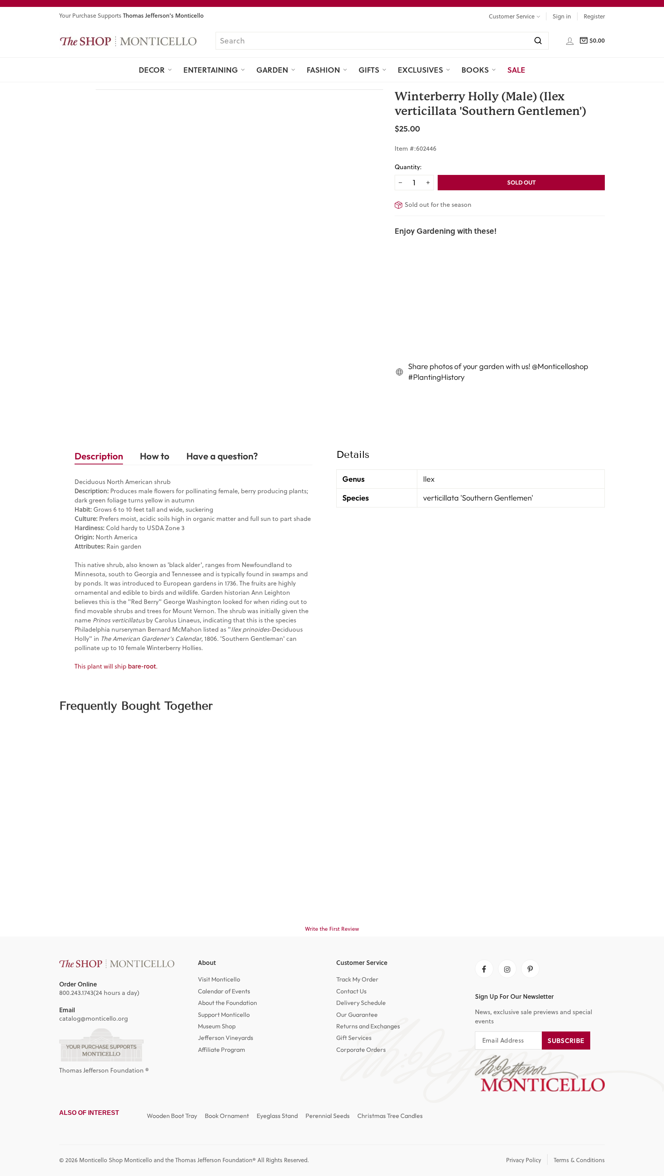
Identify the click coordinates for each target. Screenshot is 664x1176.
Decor (152, 69)
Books (475, 69)
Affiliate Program (221, 1049)
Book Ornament (227, 1115)
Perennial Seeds (327, 1115)
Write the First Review (332, 929)
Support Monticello (224, 1014)
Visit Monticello (219, 979)
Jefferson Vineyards (225, 1037)
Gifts (369, 69)
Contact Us (351, 991)
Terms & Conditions (579, 1160)
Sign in (562, 16)
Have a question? (222, 456)
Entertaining (210, 69)
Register (594, 16)
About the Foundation (227, 1002)
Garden (272, 69)
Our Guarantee (357, 1014)
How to (154, 456)
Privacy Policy (523, 1160)
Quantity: (408, 167)
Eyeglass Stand (277, 1115)
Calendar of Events (224, 991)
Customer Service (512, 16)
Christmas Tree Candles (390, 1115)
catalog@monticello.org (93, 1018)
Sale (516, 69)
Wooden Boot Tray (172, 1115)
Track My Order (357, 979)
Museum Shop (217, 1026)
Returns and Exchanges (368, 1026)
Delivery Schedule (361, 1002)
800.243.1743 (76, 992)
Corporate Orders (361, 1049)
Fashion (323, 69)
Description (99, 456)
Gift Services (354, 1037)
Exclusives (420, 69)
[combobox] (382, 41)
